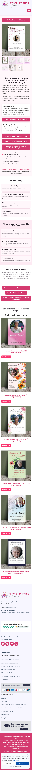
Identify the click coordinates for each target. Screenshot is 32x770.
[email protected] (11, 607)
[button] (29, 10)
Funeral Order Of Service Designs (18, 170)
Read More (16, 760)
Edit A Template (25, 612)
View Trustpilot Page (6, 639)
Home (4, 170)
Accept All (22, 763)
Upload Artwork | (16, 612)
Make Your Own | (6, 612)
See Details (6, 357)
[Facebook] (3, 644)
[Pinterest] (7, 644)
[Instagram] (16, 644)
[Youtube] (12, 644)
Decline (8, 763)
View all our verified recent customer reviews (13, 637)
